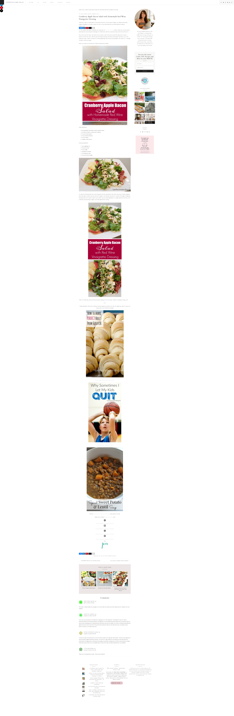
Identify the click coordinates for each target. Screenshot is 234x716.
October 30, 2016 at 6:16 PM (90, 633)
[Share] (80, 28)
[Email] (93, 28)
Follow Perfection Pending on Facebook (105, 534)
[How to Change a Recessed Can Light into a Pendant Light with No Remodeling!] (150, 119)
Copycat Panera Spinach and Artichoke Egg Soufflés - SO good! (96, 679)
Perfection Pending (109, 30)
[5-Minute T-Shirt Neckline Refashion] (150, 108)
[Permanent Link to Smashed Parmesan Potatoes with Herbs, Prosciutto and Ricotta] (120, 585)
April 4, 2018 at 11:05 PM (89, 602)
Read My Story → (117, 682)
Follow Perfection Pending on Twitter (104, 539)
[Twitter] (143, 131)
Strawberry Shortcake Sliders (104, 588)
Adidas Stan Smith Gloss (91, 632)
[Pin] (86, 28)
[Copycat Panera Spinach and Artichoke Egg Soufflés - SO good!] (140, 108)
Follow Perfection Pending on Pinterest (105, 523)
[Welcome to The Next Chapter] (116, 669)
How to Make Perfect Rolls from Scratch (104, 380)
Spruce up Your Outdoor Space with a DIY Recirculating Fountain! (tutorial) (97, 674)
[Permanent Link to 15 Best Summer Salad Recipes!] (88, 585)
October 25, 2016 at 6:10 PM (90, 650)
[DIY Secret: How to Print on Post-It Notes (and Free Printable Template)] (140, 97)
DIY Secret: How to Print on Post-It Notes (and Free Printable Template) (97, 670)
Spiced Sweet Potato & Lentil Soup (101, 513)
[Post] (90, 28)
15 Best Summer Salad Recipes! (88, 588)
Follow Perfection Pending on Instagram (105, 528)
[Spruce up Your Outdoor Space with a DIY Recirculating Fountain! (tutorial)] (150, 97)
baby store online (89, 601)
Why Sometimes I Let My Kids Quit (105, 445)
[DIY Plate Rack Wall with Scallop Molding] (140, 119)
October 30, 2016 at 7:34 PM (90, 615)
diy (83, 9)
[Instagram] (147, 131)
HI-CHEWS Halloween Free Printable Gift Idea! (90, 560)
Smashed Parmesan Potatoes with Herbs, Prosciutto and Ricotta (120, 589)
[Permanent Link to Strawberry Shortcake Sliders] (104, 585)
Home (80, 9)
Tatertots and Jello (15, 2)
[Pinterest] (145, 131)
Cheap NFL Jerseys (89, 614)
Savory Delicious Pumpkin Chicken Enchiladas (119, 560)
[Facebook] (141, 131)
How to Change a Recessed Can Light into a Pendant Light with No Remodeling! (97, 691)
